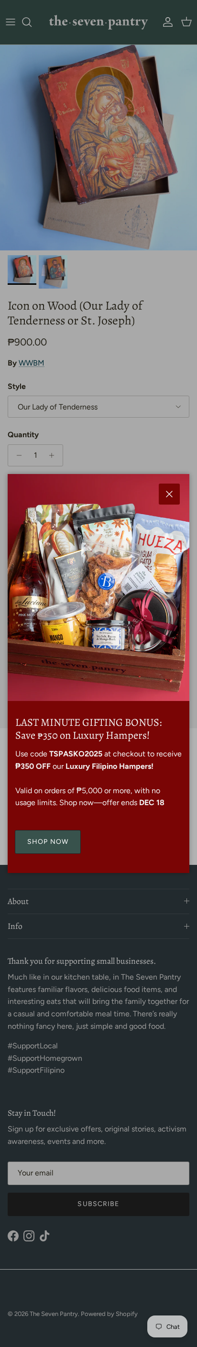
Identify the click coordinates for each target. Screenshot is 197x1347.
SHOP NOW (47, 842)
